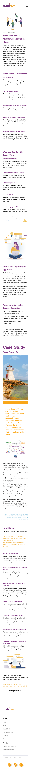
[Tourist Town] (9, 5)
